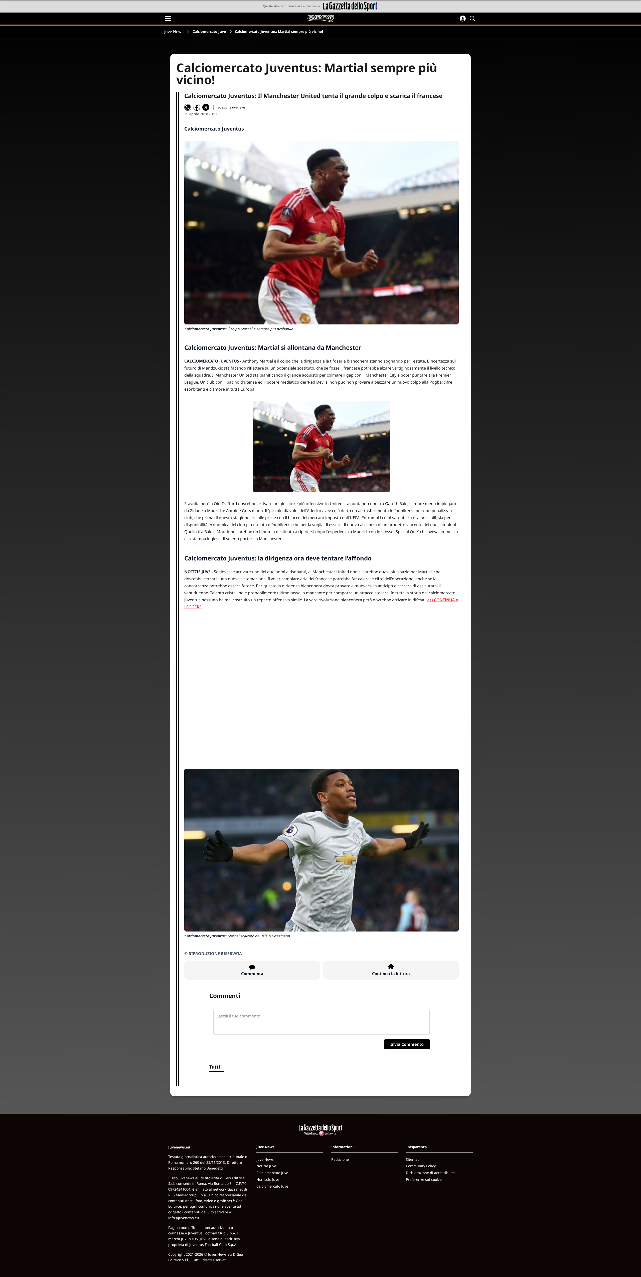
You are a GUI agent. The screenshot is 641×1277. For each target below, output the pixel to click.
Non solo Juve (267, 1179)
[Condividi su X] (205, 107)
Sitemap (413, 1159)
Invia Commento (407, 1044)
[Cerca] (473, 18)
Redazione (340, 1159)
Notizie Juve (266, 1166)
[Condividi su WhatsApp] (187, 107)
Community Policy (421, 1166)
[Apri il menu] (167, 18)
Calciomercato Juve (209, 31)
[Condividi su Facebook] (196, 107)
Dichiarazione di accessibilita (430, 1172)
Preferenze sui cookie (424, 1179)
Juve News (174, 31)
